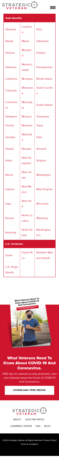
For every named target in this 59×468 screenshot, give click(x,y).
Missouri (27, 116)
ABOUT (17, 419)
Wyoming (42, 218)
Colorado (11, 90)
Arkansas (10, 67)
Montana (27, 125)
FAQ (38, 426)
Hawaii (9, 149)
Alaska (9, 41)
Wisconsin (42, 203)
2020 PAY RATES (34, 419)
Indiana (9, 189)
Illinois (9, 175)
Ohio (39, 29)
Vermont (41, 149)
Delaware (11, 116)
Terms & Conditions (29, 444)
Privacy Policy (50, 440)
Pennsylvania (44, 67)
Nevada (26, 149)
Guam (8, 255)
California (11, 79)
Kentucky (10, 232)
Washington (43, 175)
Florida (9, 125)
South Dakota (44, 105)
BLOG (47, 426)
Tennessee (42, 116)
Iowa (8, 203)
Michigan (27, 79)
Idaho (8, 160)
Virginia (41, 160)
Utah (39, 137)
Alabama (10, 29)
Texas (39, 125)
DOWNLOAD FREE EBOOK (29, 390)
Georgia (10, 137)
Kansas (9, 218)
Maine (25, 41)
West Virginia (44, 189)
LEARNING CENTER (21, 426)
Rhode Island (44, 79)
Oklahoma (42, 41)
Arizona (10, 52)
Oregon (41, 52)
